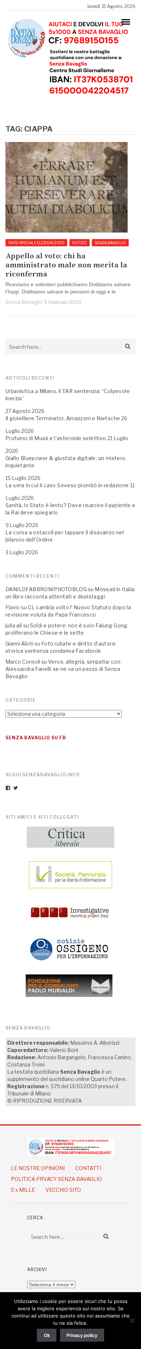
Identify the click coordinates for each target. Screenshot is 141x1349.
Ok (47, 1335)
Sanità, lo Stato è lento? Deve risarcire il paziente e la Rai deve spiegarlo (70, 508)
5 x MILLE (23, 1190)
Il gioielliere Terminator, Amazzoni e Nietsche (62, 418)
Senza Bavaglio (23, 302)
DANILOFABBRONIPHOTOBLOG (46, 589)
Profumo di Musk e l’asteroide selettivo (55, 438)
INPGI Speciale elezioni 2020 (36, 243)
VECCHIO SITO (63, 1190)
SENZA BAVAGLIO (110, 243)
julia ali (13, 625)
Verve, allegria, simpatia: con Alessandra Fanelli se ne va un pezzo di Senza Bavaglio (62, 669)
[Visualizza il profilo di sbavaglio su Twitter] (15, 788)
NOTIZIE (79, 243)
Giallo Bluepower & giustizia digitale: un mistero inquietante (65, 461)
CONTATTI (88, 1168)
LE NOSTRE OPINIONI (38, 1168)
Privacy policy (82, 1335)
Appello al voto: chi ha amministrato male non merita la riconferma (66, 265)
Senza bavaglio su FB (35, 737)
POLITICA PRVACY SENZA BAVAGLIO (56, 1179)
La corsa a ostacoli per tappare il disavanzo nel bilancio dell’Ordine (64, 536)
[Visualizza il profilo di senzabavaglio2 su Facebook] (7, 788)
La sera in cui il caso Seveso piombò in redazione (67, 485)
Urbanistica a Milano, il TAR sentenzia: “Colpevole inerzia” (67, 394)
